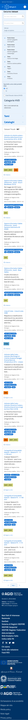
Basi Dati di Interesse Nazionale (11, 617)
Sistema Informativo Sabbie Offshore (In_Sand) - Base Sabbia (13, 270)
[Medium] (6, 643)
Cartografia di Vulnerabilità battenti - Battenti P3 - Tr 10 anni (13, 543)
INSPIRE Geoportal (9, 627)
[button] (8, 2)
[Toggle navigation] (3, 7)
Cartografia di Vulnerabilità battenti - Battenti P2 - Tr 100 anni (13, 497)
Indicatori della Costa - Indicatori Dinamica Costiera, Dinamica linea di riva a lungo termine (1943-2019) (13, 406)
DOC (5, 213)
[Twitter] (10, 643)
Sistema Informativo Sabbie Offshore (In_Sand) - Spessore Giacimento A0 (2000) (13, 226)
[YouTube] (13, 643)
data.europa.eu (8, 633)
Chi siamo (6, 646)
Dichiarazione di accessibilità (11, 701)
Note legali (4, 713)
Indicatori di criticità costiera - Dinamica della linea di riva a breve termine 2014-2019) (13, 137)
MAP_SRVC (8, 170)
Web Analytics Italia (10, 635)
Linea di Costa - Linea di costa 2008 (13, 312)
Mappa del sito (6, 705)
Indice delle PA (8, 638)
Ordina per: (6, 28)
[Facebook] (3, 643)
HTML (6, 344)
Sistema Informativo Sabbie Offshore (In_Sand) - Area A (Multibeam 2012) (13, 182)
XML (15, 170)
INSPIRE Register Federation (14, 630)
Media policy (5, 709)
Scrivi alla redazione (10, 649)
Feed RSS (6, 652)
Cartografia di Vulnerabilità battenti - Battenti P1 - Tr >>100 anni (13, 452)
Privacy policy (5, 717)
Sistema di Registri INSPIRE (13, 624)
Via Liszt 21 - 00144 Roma (9, 599)
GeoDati (5, 621)
